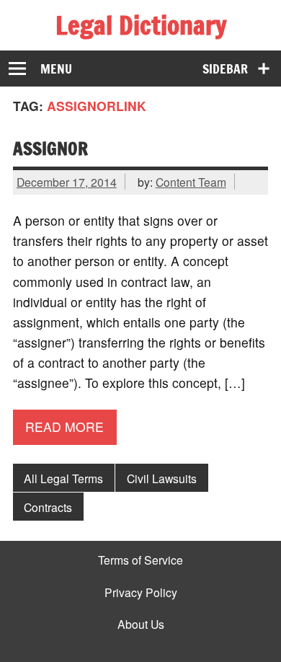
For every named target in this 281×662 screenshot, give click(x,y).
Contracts (48, 507)
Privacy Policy (140, 593)
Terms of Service (140, 560)
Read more (64, 427)
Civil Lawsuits (162, 478)
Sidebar (225, 69)
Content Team (191, 182)
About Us (140, 624)
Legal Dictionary (140, 25)
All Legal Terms (63, 478)
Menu (56, 69)
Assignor (50, 148)
